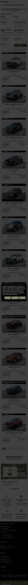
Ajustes (22, 297)
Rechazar (15, 297)
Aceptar (7, 297)
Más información (13, 294)
